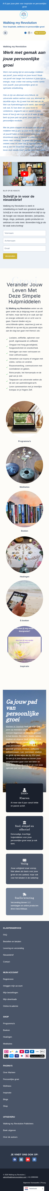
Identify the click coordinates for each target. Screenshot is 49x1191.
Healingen (7, 1037)
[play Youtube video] (24, 174)
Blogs (5, 1099)
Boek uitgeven (9, 1130)
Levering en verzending (13, 948)
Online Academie (10, 1006)
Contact (6, 962)
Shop (5, 1106)
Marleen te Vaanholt (15, 726)
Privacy (43, 1183)
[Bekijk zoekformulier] (25, 33)
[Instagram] (21, 1159)
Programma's (9, 1023)
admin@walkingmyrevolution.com (14, 1177)
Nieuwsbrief (8, 955)
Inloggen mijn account (12, 986)
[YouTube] (28, 1159)
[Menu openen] (5, 33)
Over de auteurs (10, 1137)
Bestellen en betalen (12, 941)
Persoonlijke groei (11, 1079)
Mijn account (40, 33)
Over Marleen (9, 1072)
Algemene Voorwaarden (31, 1183)
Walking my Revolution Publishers (18, 1124)
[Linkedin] (34, 1159)
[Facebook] (15, 1159)
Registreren (8, 979)
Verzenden (10, 256)
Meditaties (7, 1044)
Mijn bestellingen (10, 992)
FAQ (5, 935)
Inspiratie (7, 1093)
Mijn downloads (10, 999)
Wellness (7, 1086)
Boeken (6, 1030)
